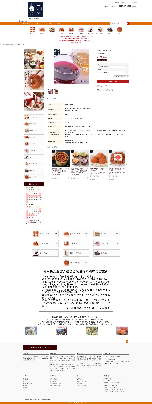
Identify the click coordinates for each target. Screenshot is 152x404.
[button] (49, 165)
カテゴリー (27, 376)
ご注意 (99, 69)
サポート (79, 376)
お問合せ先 (107, 353)
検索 (128, 23)
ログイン (111, 2)
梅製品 (11, 44)
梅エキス (25, 381)
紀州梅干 (25, 379)
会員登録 (117, 2)
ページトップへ (127, 341)
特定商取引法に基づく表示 (32, 399)
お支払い (26, 353)
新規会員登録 (53, 379)
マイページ (49, 23)
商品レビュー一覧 (55, 385)
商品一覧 (27, 23)
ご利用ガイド (124, 2)
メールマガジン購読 (55, 383)
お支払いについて (82, 383)
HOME (2, 44)
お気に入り (38, 23)
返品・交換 (80, 353)
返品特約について (102, 86)
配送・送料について (82, 381)
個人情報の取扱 (46, 399)
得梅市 (25, 388)
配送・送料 (53, 353)
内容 (98, 64)
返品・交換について (82, 385)
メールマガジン (133, 2)
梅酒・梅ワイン (27, 383)
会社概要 (106, 376)
